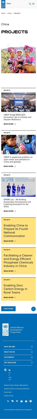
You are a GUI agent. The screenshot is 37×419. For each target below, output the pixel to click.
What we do (9, 352)
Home (3, 13)
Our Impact (9, 357)
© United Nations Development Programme (18, 410)
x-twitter (8, 401)
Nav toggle (33, 3)
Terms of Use (8, 396)
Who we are (9, 346)
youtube (22, 401)
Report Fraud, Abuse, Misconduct (16, 385)
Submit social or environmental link (16, 388)
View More (8, 309)
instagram (31, 401)
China (9, 4)
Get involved (10, 362)
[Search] (10, 375)
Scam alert (8, 392)
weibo (17, 401)
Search (30, 4)
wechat (13, 401)
